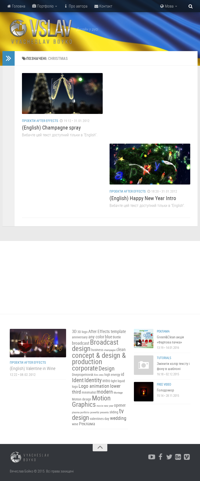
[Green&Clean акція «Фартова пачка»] (143, 338)
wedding (118, 418)
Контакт (105, 6)
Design (107, 368)
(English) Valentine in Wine (32, 368)
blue (108, 337)
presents (104, 412)
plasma (76, 412)
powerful (94, 412)
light (114, 381)
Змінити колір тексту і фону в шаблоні (173, 366)
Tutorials (164, 358)
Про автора (78, 6)
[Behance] (178, 457)
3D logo (82, 331)
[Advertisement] (150, 103)
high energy (112, 374)
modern (105, 391)
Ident (78, 380)
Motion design (81, 399)
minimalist (89, 392)
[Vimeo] (186, 457)
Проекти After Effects (40, 120)
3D (74, 331)
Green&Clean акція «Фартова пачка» (170, 339)
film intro (99, 375)
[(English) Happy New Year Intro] (150, 164)
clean (121, 349)
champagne (110, 350)
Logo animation (94, 386)
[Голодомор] (143, 391)
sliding (114, 412)
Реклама (87, 423)
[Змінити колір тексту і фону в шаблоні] (143, 365)
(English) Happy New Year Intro (143, 198)
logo (75, 386)
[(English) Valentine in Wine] (38, 343)
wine (75, 424)
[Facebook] (160, 457)
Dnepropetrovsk (82, 374)
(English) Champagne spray (51, 127)
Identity (93, 380)
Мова (169, 6)
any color (96, 337)
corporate (85, 367)
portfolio (85, 412)
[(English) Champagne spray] (62, 93)
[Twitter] (169, 457)
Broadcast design (95, 345)
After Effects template (107, 331)
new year (108, 405)
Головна (18, 6)
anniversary (80, 337)
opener (120, 405)
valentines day (99, 418)
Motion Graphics (91, 401)
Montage (118, 392)
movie (100, 405)
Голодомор (165, 390)
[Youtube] (151, 457)
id (122, 374)
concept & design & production (99, 358)
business (97, 349)
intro (106, 380)
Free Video (164, 384)
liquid (121, 381)
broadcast (80, 343)
